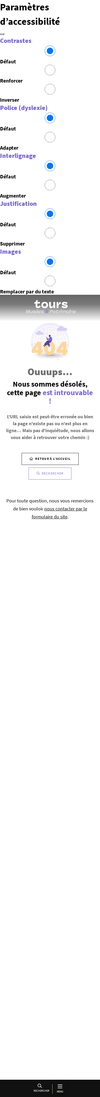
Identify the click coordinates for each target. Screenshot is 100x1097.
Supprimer (12, 243)
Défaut (8, 61)
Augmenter (13, 195)
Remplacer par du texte (27, 291)
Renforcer (11, 80)
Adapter (9, 147)
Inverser (9, 99)
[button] (41, 1089)
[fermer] (2, 34)
